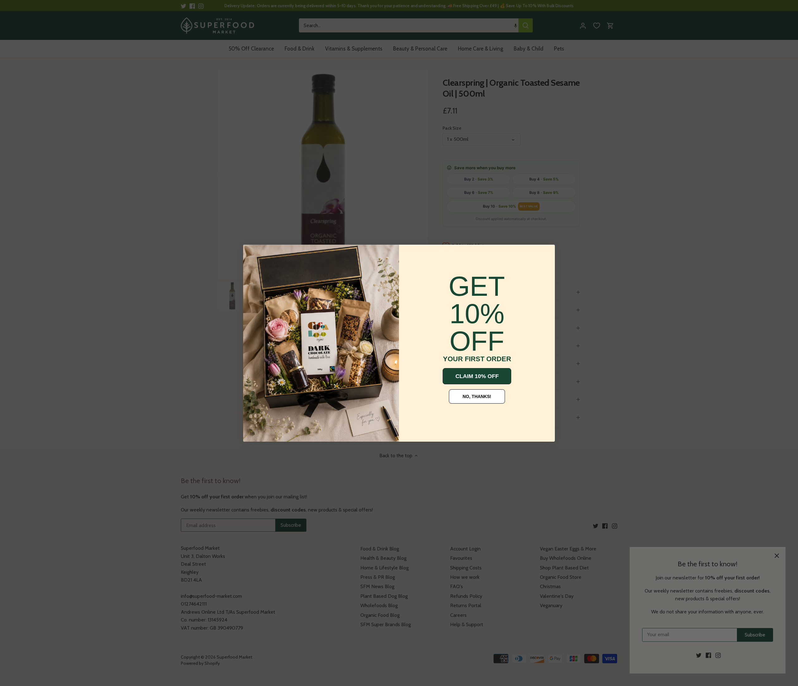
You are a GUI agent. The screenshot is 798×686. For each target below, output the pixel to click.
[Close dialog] (252, 254)
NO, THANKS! (477, 396)
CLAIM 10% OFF (477, 376)
